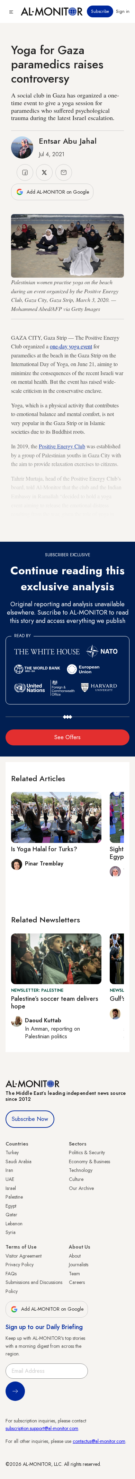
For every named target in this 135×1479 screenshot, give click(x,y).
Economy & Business (89, 1161)
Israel (11, 1188)
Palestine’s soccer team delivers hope (54, 1002)
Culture (76, 1179)
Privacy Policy (20, 1264)
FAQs (11, 1273)
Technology (80, 1170)
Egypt (11, 1205)
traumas (83, 522)
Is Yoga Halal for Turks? (44, 849)
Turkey (12, 1152)
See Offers (67, 737)
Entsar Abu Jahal (68, 140)
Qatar (11, 1214)
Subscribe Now (30, 1119)
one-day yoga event (71, 346)
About (75, 1255)
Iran (9, 1170)
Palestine (14, 1196)
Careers (77, 1282)
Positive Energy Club (62, 446)
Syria (11, 1232)
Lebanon (14, 1223)
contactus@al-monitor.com (99, 1441)
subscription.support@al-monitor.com (42, 1428)
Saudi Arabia (19, 1161)
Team (74, 1273)
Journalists (78, 1264)
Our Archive (81, 1188)
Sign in (122, 11)
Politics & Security (87, 1152)
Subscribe (100, 11)
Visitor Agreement (24, 1255)
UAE (10, 1179)
